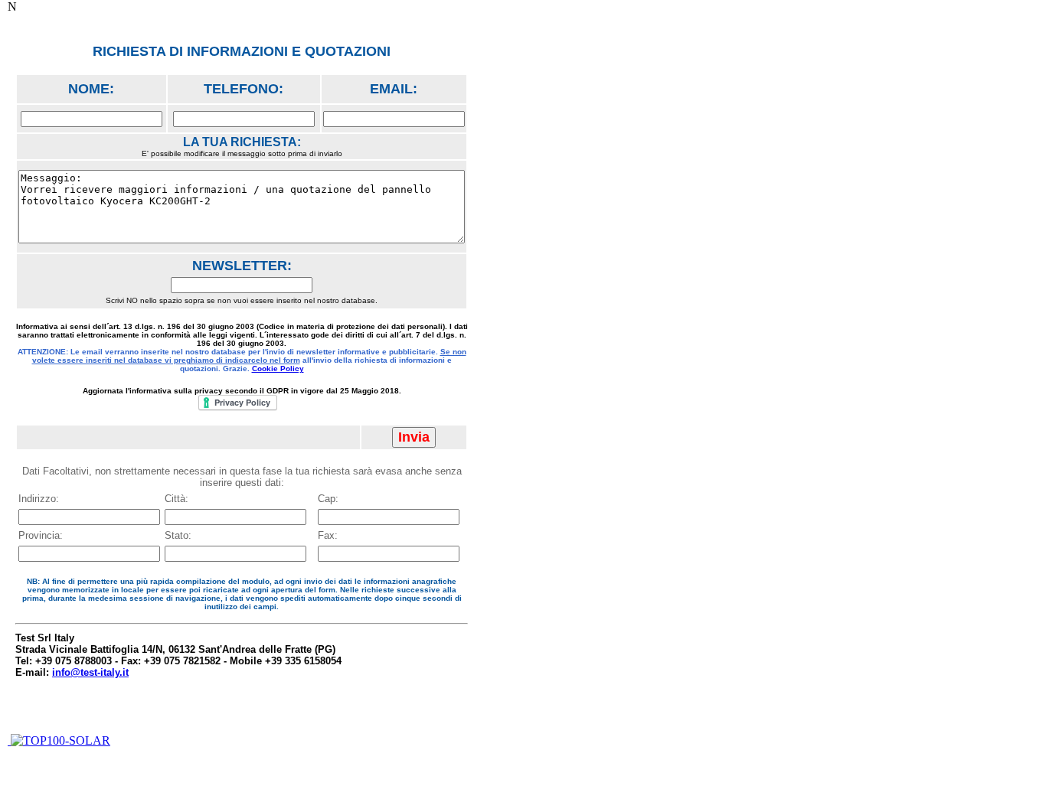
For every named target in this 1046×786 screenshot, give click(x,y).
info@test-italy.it (90, 672)
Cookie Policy (278, 368)
